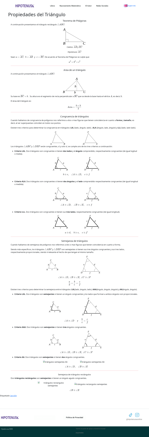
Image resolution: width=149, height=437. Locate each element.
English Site (132, 6)
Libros (52, 6)
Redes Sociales (102, 6)
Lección (13, 395)
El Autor (88, 6)
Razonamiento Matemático (70, 6)
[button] (74, 417)
